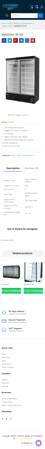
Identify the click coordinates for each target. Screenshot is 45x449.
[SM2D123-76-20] (4, 40)
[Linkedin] (6, 419)
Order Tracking (7, 367)
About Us (5, 357)
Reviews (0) (32, 168)
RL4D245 (5, 284)
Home (4, 354)
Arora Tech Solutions (23, 439)
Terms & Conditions (9, 399)
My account (6, 364)
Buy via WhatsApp (12, 291)
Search (40, 15)
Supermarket (28, 155)
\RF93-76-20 (29, 284)
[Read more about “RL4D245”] (6, 280)
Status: (4, 122)
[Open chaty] (38, 443)
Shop (4, 361)
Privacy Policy (7, 402)
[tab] (13, 169)
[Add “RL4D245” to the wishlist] (16, 280)
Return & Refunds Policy (11, 405)
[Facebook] (2, 419)
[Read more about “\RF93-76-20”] (28, 280)
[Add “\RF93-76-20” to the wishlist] (38, 280)
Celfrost (5, 386)
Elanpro (5, 380)
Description (13, 168)
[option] (11, 279)
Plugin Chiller (16, 155)
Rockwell (5, 383)
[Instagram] (10, 418)
